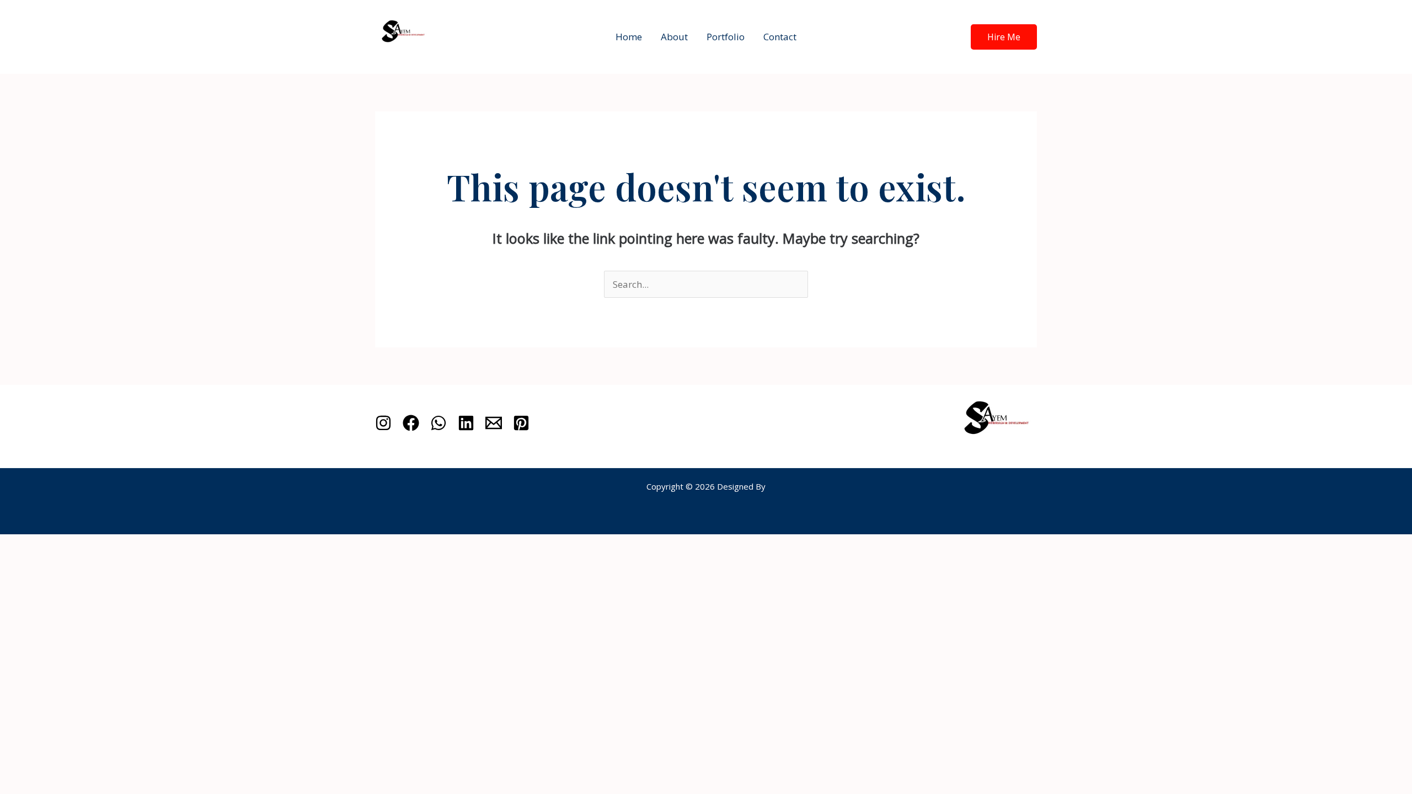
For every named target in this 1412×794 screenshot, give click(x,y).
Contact (779, 36)
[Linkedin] (466, 423)
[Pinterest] (521, 423)
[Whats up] (438, 423)
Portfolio (726, 36)
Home (629, 36)
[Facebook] (411, 423)
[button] (1004, 37)
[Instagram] (383, 423)
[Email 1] (493, 423)
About (674, 36)
